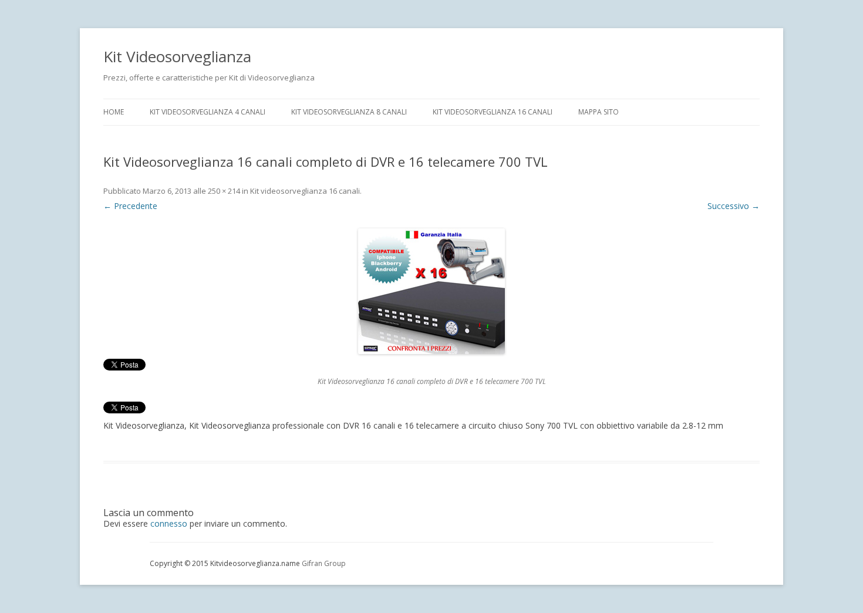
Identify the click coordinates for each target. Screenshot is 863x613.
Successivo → (733, 205)
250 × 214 (224, 191)
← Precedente (130, 205)
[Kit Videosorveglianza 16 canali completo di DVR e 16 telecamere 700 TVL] (431, 291)
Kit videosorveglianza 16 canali (492, 112)
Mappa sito (598, 112)
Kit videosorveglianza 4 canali (207, 112)
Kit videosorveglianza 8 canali (349, 112)
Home (113, 112)
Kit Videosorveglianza (177, 56)
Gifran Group (324, 563)
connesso (168, 523)
